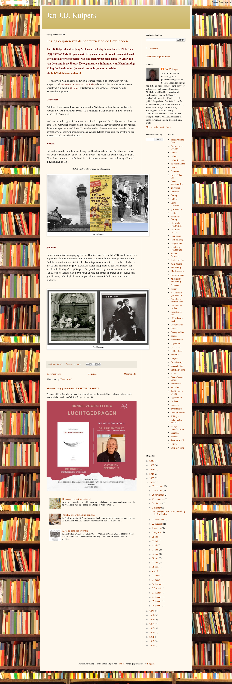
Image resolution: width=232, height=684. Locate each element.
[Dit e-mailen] (87, 364)
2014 (152, 636)
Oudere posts (130, 373)
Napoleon (175, 285)
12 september (158, 519)
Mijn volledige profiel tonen (158, 127)
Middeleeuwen (177, 271)
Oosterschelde (177, 324)
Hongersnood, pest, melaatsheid (76, 498)
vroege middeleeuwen (177, 427)
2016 (152, 628)
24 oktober (157, 503)
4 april (155, 571)
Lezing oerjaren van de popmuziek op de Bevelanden (87, 40)
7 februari (157, 588)
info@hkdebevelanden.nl (66, 73)
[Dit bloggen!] (90, 364)
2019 (152, 615)
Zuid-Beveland (177, 447)
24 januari (157, 596)
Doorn (174, 167)
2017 (152, 623)
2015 (152, 632)
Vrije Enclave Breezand (177, 421)
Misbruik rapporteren (158, 56)
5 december (157, 490)
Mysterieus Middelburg (176, 280)
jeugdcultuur (176, 243)
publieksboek (177, 350)
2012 (152, 645)
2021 (152, 482)
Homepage (92, 373)
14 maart (156, 579)
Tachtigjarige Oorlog (177, 392)
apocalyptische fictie (177, 141)
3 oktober (156, 507)
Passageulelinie (177, 332)
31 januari (157, 592)
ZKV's (174, 443)
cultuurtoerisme (178, 159)
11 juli (155, 540)
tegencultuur (176, 397)
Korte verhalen (177, 259)
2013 (152, 641)
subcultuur (175, 387)
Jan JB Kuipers (171, 69)
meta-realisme (177, 263)
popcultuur (176, 343)
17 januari (157, 601)
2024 (152, 469)
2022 (152, 477)
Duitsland (175, 171)
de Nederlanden (178, 163)
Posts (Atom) (66, 379)
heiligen (174, 212)
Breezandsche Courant (177, 147)
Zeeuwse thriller (178, 440)
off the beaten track (177, 319)
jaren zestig (176, 235)
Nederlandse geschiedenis (176, 294)
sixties (173, 373)
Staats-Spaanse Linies (177, 378)
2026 (152, 460)
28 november (158, 494)
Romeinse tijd (177, 362)
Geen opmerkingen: (74, 364)
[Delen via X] (93, 364)
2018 (152, 619)
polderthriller (177, 339)
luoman (121, 663)
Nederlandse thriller (176, 307)
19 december (158, 486)
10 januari (157, 605)
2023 (152, 473)
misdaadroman (177, 274)
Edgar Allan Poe (176, 176)
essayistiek (175, 187)
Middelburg (176, 267)
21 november (158, 498)
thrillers (174, 401)
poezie (174, 335)
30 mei (155, 558)
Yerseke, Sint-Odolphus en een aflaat (78, 514)
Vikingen (175, 416)
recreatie (174, 354)
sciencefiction (177, 365)
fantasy (174, 195)
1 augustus (157, 532)
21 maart (156, 575)
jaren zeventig (177, 239)
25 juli (155, 536)
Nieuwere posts (54, 373)
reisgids (174, 358)
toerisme (174, 404)
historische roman (175, 231)
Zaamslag (175, 432)
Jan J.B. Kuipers (71, 15)
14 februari (157, 583)
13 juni (155, 553)
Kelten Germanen (175, 255)
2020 (152, 610)
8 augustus (157, 527)
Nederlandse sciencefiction (177, 300)
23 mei (155, 562)
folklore (174, 198)
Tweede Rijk (176, 408)
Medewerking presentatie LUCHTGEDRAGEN (73, 388)
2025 (152, 465)
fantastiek (175, 191)
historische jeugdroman (176, 224)
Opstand (174, 328)
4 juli (155, 545)
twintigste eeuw (178, 412)
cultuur (174, 156)
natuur (174, 288)
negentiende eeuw (176, 313)
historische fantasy (175, 218)
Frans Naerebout (175, 204)
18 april (156, 566)
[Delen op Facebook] (96, 364)
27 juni (155, 549)
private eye (176, 347)
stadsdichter (176, 383)
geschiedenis (176, 209)
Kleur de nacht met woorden (75, 530)
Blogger (150, 663)
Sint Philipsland (178, 369)
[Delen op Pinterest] (99, 364)
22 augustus (157, 523)
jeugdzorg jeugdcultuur (176, 248)
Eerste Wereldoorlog (177, 182)
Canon (174, 152)
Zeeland (174, 436)
